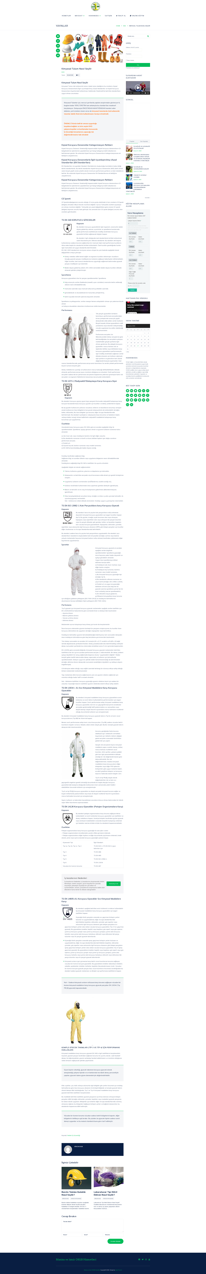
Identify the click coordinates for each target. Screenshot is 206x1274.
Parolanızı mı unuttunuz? (133, 68)
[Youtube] (149, 1259)
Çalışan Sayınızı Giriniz (134, 220)
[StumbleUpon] (143, 395)
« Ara (127, 352)
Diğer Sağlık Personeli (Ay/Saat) (132, 274)
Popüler (132, 141)
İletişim (108, 16)
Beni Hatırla (130, 60)
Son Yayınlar (144, 141)
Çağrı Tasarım (118, 1270)
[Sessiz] (145, 93)
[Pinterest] (139, 390)
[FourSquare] (135, 400)
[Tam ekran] (148, 93)
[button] (138, 88)
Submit (132, 290)
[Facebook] (127, 390)
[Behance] (131, 390)
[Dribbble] (147, 390)
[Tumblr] (147, 395)
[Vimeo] (139, 395)
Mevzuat (79, 16)
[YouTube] (131, 400)
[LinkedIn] (127, 395)
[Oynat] (128, 93)
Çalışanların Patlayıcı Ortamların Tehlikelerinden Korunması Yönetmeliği (138, 187)
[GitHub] (127, 400)
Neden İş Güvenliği (73, 1135)
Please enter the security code (136, 283)
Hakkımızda (94, 16)
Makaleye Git (113, 884)
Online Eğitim (137, 16)
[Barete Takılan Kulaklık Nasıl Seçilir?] (76, 1178)
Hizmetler (66, 16)
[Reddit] (139, 400)
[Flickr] (135, 390)
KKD (63, 72)
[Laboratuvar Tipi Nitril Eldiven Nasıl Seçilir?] (109, 1178)
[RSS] (131, 404)
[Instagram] (143, 390)
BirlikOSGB (70, 75)
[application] (138, 88)
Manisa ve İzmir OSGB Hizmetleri (76, 1259)
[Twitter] (135, 395)
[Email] (127, 404)
